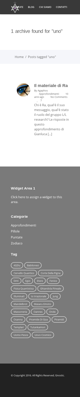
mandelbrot (20, 304)
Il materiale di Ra (51, 85)
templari (19, 327)
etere (40, 281)
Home (19, 57)
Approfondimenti (49, 94)
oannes (38, 311)
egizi (27, 281)
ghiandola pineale (50, 288)
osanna (18, 319)
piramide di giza (38, 319)
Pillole (15, 231)
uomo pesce (21, 335)
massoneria (20, 311)
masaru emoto (42, 304)
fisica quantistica (24, 288)
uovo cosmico (43, 335)
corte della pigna (50, 273)
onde (52, 311)
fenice (53, 281)
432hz (17, 265)
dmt (16, 281)
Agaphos (43, 90)
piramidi (59, 319)
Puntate (17, 237)
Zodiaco (17, 243)
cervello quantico (24, 273)
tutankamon (37, 327)
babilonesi (33, 265)
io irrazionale (38, 296)
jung (55, 296)
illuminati (19, 296)
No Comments (58, 97)
